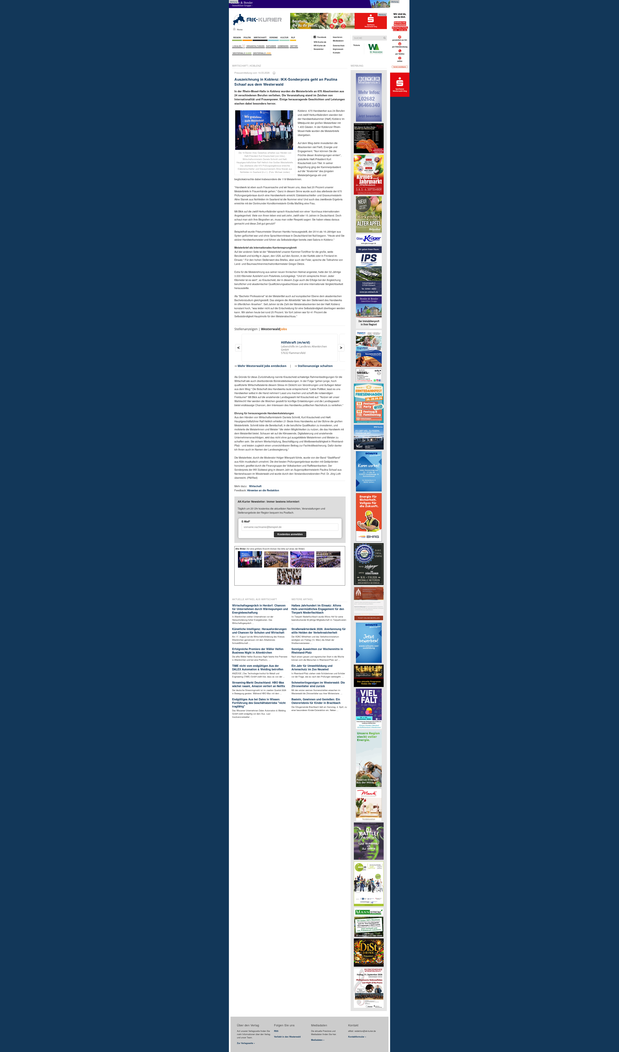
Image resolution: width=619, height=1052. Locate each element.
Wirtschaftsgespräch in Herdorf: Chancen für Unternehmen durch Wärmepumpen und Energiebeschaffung (260, 608)
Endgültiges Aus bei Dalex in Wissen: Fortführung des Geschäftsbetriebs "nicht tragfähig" (259, 702)
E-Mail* (246, 521)
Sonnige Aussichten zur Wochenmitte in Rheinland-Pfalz (317, 650)
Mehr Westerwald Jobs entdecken (262, 366)
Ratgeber (271, 46)
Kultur (284, 37)
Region (237, 37)
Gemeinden (283, 46)
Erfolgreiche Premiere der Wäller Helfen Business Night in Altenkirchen (257, 650)
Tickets (356, 45)
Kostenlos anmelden (290, 534)
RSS (276, 1030)
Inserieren (337, 37)
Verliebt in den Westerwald (287, 1036)
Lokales (237, 46)
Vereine (273, 37)
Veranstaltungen (255, 46)
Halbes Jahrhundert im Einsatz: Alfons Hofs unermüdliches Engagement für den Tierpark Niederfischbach (317, 608)
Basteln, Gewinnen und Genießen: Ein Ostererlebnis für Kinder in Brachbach (315, 701)
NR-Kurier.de (320, 45)
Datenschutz (338, 45)
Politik (247, 37)
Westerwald (242, 53)
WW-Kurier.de (320, 41)
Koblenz (255, 65)
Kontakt (336, 52)
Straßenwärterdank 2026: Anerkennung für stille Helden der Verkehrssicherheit (318, 630)
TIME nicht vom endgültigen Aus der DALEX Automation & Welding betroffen (257, 667)
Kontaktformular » (357, 1036)
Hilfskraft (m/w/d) (295, 342)
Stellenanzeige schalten (315, 366)
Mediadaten (338, 40)
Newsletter (319, 49)
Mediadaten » (317, 1039)
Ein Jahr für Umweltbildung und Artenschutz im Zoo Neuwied (311, 667)
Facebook (321, 37)
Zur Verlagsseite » (246, 1043)
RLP (293, 37)
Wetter (294, 46)
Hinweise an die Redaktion (263, 490)
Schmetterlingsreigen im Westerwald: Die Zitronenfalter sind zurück (318, 684)
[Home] (234, 28)
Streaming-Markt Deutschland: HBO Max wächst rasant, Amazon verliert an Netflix (258, 684)
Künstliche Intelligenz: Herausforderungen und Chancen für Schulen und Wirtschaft (259, 630)
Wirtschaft (260, 37)
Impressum (338, 49)
